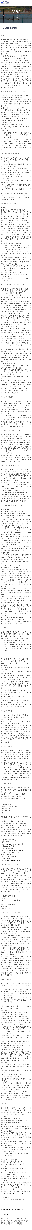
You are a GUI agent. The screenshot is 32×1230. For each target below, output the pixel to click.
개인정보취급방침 (17, 1210)
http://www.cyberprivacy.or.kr (14, 844)
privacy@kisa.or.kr (18, 1193)
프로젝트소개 (5, 1210)
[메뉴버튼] (28, 3)
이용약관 (5, 1215)
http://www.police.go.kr (12, 860)
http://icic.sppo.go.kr (11, 856)
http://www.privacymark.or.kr (14, 850)
